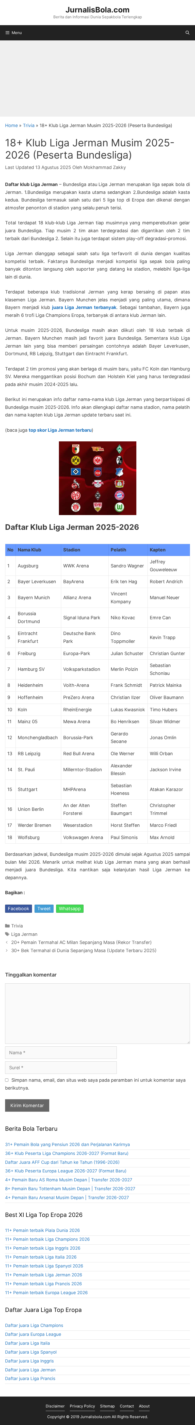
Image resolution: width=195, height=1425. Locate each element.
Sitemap (107, 1406)
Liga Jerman (24, 934)
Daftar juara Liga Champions (34, 1325)
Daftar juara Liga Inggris (29, 1361)
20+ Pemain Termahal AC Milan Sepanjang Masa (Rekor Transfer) (81, 942)
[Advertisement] (97, 78)
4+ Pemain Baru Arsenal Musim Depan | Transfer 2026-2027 (67, 1197)
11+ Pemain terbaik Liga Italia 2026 (41, 1257)
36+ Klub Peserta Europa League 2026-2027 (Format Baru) (65, 1170)
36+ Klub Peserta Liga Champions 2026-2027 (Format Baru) (66, 1153)
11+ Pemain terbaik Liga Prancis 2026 (43, 1283)
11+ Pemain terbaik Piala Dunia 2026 (42, 1230)
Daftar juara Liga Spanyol (31, 1352)
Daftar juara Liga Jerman (30, 1369)
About (144, 1406)
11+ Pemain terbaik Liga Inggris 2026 (42, 1248)
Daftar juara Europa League (33, 1334)
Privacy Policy (82, 1406)
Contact (127, 1406)
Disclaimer (55, 1406)
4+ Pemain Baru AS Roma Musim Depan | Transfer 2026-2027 (68, 1179)
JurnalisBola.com (97, 9)
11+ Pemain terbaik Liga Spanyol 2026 (44, 1265)
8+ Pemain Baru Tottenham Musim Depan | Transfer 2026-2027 (70, 1188)
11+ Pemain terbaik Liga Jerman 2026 (43, 1274)
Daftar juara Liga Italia (27, 1343)
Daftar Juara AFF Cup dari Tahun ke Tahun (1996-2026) (62, 1162)
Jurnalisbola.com (95, 1416)
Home (11, 125)
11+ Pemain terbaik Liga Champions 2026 (47, 1239)
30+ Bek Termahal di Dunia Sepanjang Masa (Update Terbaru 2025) (84, 950)
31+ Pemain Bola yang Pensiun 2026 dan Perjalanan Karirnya (67, 1144)
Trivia (29, 125)
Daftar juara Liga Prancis (30, 1378)
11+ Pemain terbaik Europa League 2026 (46, 1292)
